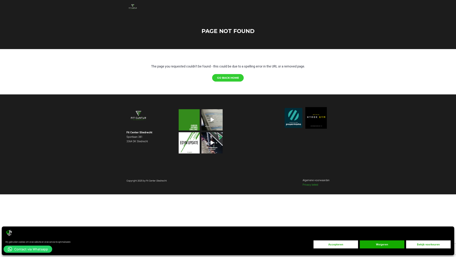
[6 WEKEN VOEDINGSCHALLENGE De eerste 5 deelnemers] (189, 119)
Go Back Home (228, 77)
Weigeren (382, 244)
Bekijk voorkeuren (428, 244)
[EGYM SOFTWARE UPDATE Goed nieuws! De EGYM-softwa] (189, 142)
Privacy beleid (310, 184)
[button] (28, 249)
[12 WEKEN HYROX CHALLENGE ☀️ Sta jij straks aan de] (212, 142)
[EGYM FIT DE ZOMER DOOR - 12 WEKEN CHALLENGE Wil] (212, 119)
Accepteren (335, 244)
